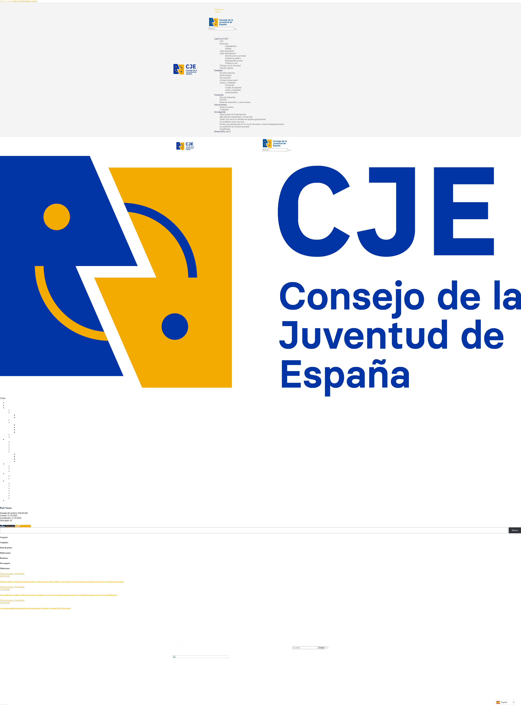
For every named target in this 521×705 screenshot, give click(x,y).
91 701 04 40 (183, 644)
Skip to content (6, 1)
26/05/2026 (5, 603)
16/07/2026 (5, 576)
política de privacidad (301, 650)
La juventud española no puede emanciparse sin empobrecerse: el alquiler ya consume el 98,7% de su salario (35, 608)
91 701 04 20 (183, 641)
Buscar (515, 530)
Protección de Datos (181, 690)
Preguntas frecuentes (242, 644)
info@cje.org (178, 646)
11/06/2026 (5, 589)
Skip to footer (31, 1)
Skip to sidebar (19, 1)
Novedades (19, 574)
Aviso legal (215, 690)
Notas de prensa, (7, 574)
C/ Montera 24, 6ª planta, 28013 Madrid (190, 639)
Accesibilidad (227, 690)
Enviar (321, 648)
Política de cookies (199, 690)
